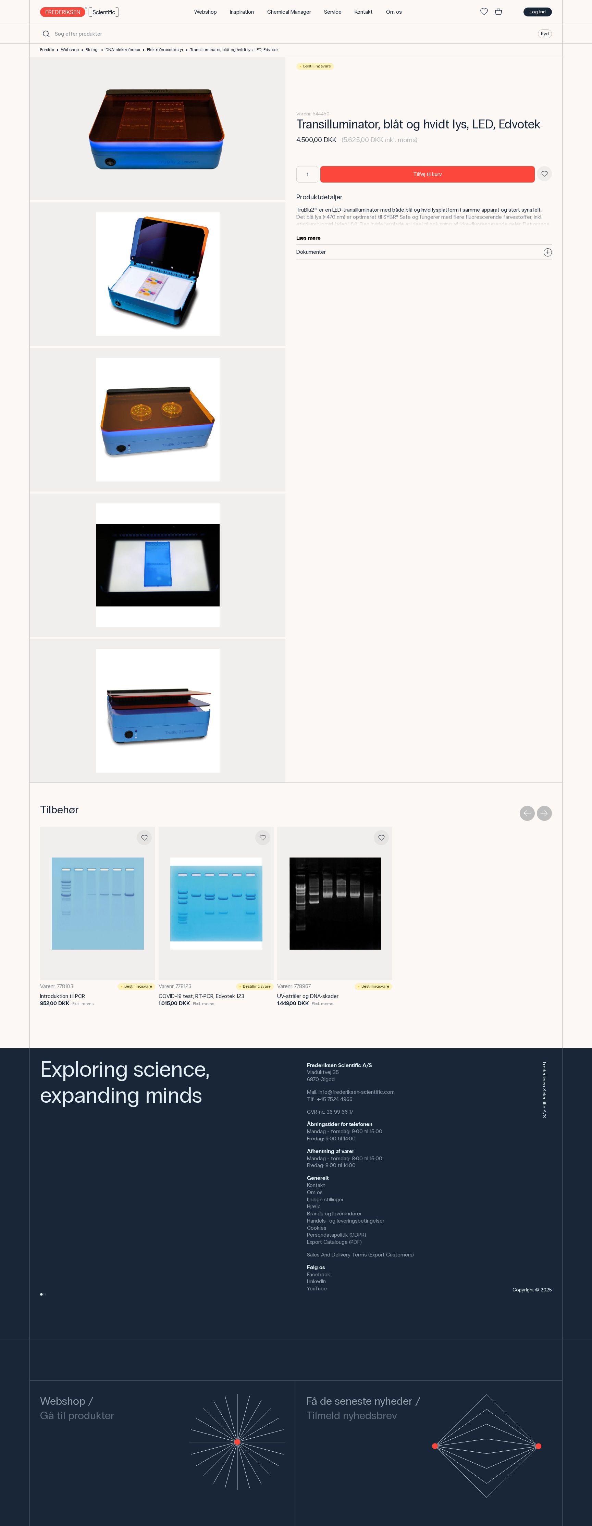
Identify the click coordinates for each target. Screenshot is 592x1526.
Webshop (70, 49)
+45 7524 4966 (335, 1099)
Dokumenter (311, 252)
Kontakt (316, 1185)
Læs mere (308, 238)
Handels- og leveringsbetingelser (345, 1220)
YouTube (317, 1288)
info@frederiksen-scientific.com (357, 1092)
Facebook (318, 1274)
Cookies (316, 1228)
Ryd (545, 33)
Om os (315, 1192)
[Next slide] (544, 813)
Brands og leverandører (334, 1213)
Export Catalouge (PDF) (334, 1242)
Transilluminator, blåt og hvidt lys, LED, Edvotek (234, 49)
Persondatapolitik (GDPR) (336, 1234)
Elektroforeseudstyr (165, 49)
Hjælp (314, 1206)
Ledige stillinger (325, 1199)
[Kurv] (498, 12)
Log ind (538, 12)
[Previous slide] (527, 813)
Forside (47, 49)
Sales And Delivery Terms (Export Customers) (360, 1254)
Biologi (92, 49)
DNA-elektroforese (123, 49)
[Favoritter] (484, 12)
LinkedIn (316, 1281)
